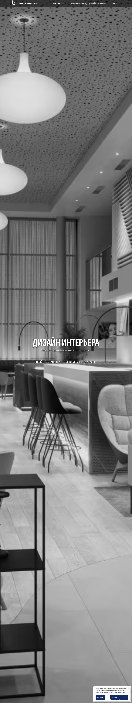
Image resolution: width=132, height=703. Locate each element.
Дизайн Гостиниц (78, 3)
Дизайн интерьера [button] (98, 3)
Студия (115, 3)
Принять (124, 697)
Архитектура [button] (59, 3)
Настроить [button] (100, 697)
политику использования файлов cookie (114, 692)
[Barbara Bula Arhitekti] (25, 2)
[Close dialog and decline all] (129, 688)
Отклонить (115, 697)
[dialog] (112, 694)
